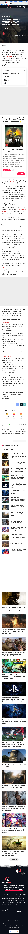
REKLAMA (22, 887)
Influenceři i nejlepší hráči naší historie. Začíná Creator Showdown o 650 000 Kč (18, 551)
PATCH (22, 392)
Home (3, 14)
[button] (3, 6)
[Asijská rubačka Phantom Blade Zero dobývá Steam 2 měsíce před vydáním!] (5, 463)
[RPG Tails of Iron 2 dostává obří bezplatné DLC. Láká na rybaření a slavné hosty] (5, 478)
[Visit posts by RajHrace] (3, 425)
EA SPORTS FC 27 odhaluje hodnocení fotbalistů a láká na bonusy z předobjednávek (18, 499)
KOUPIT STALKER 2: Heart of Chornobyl (12, 79)
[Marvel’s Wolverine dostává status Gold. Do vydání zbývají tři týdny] (5, 493)
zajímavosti (18, 394)
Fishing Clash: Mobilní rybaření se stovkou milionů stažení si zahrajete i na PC (17, 536)
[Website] (16, 425)
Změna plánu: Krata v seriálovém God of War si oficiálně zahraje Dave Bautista (13, 808)
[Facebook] (17, 425)
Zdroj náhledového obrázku (14, 396)
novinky (18, 392)
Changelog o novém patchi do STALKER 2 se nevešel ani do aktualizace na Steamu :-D (13, 75)
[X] (19, 425)
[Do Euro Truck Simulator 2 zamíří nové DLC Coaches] (5, 507)
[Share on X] (8, 28)
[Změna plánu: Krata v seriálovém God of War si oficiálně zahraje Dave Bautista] (5, 522)
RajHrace (7, 32)
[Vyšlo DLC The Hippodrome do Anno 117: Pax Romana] (5, 544)
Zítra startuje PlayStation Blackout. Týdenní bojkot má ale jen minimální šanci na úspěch (13, 699)
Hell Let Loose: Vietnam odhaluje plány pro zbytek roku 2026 (17, 514)
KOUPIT (21, 173)
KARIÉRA (8, 890)
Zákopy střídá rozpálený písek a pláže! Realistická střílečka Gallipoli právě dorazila (18, 470)
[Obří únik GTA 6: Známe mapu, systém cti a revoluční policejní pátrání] (5, 529)
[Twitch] (15, 450)
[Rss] (25, 425)
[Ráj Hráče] (9, 6)
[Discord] (12, 450)
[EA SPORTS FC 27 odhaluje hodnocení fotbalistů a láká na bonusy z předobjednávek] (5, 500)
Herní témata (8, 14)
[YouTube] (21, 425)
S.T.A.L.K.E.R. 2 (5, 394)
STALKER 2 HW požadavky (13, 82)
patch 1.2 (9, 56)
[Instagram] (23, 425)
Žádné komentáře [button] (20, 441)
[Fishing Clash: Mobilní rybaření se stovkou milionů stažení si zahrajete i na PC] (5, 537)
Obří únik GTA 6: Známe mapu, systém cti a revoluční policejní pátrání (18, 529)
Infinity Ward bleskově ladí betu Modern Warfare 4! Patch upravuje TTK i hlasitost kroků (13, 609)
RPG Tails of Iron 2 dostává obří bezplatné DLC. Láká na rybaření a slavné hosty (17, 477)
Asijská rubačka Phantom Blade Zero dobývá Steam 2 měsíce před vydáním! (17, 462)
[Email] (17, 931)
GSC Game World (18, 50)
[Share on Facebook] (5, 28)
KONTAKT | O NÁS (17, 890)
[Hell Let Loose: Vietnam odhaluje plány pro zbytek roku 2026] (5, 515)
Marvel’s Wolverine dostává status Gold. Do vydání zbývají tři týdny (18, 492)
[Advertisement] (14, 101)
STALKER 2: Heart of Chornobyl (14, 54)
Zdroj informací (6, 398)
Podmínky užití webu (10, 885)
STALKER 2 (5, 309)
